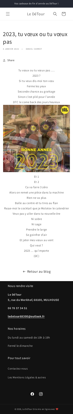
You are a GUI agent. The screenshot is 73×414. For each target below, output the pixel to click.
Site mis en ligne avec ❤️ (45, 409)
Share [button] (11, 60)
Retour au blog (39, 271)
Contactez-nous (18, 368)
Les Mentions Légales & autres (27, 377)
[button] (8, 14)
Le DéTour (27, 409)
